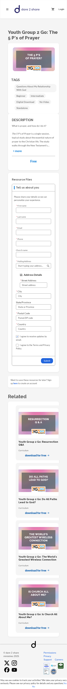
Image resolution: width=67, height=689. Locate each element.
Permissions (50, 652)
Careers (59, 659)
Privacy (47, 656)
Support (48, 659)
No (33, 686)
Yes (65, 683)
